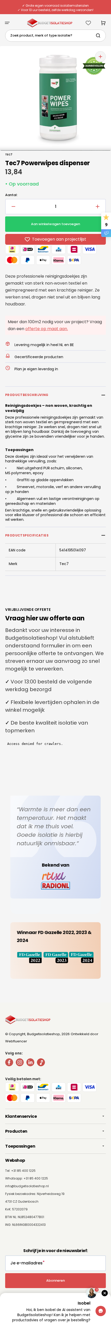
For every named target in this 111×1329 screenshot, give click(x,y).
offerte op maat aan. (46, 329)
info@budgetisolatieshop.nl (27, 1186)
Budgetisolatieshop (43, 1034)
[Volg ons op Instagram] (20, 1063)
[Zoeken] (99, 35)
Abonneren (55, 1280)
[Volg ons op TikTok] (41, 1063)
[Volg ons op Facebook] (9, 1063)
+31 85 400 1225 (35, 1178)
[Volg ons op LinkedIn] (30, 1063)
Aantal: (11, 194)
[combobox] (55, 36)
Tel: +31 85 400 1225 (20, 1170)
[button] (7, 23)
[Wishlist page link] (88, 22)
